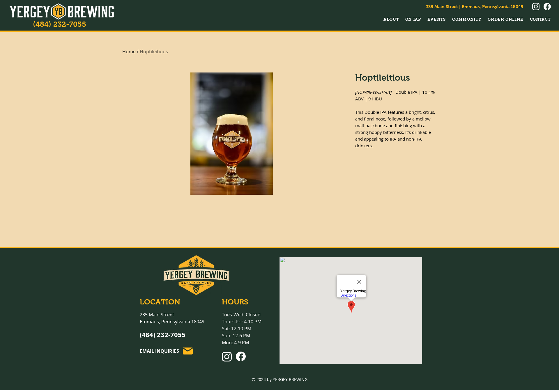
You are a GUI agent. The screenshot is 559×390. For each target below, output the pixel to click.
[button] (391, 19)
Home (129, 51)
